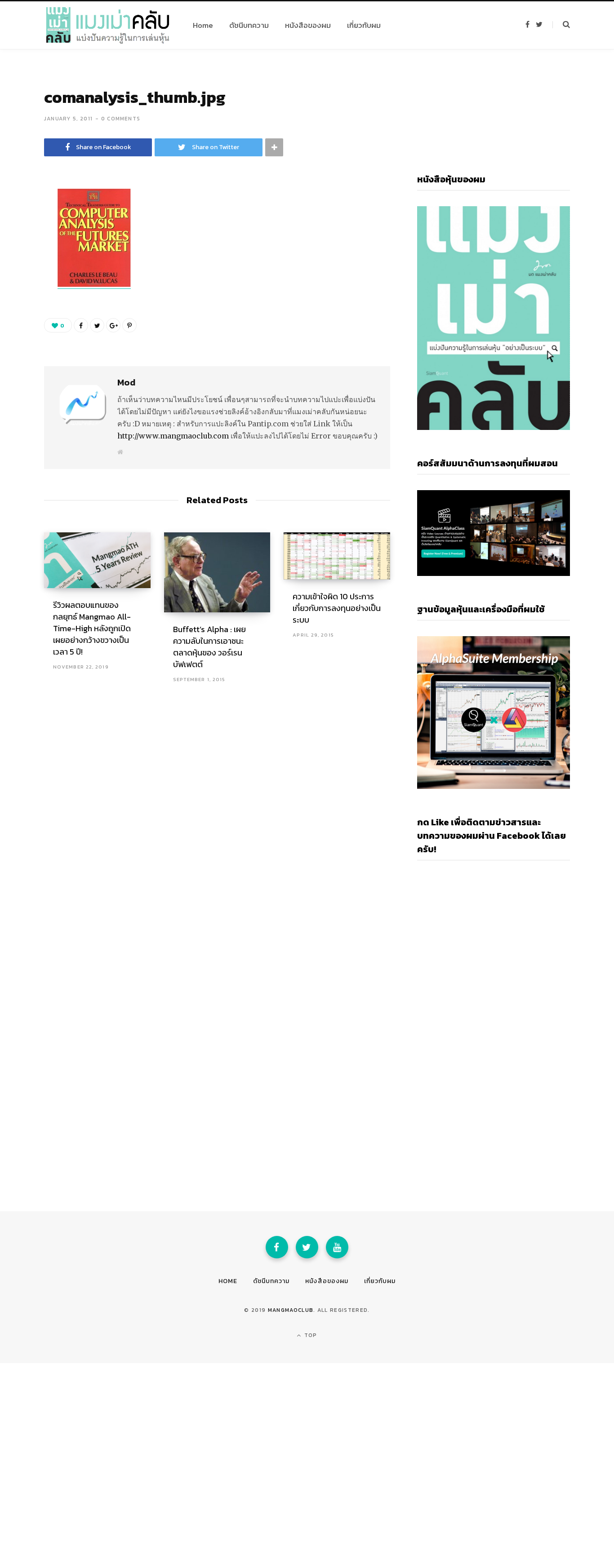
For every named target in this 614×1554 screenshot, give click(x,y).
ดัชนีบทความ (271, 1281)
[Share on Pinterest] (129, 325)
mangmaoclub (291, 1310)
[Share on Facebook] (20, 222)
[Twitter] (307, 1247)
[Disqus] (217, 816)
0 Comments (120, 119)
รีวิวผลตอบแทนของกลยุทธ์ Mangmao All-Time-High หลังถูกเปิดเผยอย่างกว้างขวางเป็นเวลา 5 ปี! (92, 628)
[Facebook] (277, 1247)
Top (310, 1335)
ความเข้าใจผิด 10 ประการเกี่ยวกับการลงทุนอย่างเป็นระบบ (337, 608)
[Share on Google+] (113, 325)
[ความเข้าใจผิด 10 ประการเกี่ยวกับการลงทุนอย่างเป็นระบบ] (337, 555)
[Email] (20, 270)
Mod (126, 382)
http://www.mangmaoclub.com (173, 435)
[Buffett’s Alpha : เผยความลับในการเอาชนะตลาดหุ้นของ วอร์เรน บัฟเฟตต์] (217, 572)
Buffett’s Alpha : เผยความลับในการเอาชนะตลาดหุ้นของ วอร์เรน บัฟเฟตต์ (209, 646)
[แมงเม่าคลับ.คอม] (107, 25)
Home (227, 1281)
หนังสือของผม (326, 1281)
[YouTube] (337, 1247)
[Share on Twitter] (20, 246)
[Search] (561, 24)
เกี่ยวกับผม (380, 1281)
